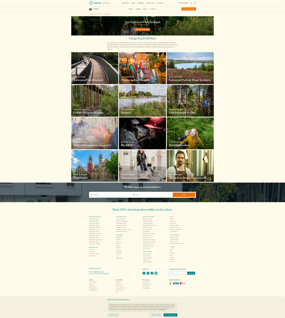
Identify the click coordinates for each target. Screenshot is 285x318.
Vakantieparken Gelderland (94, 227)
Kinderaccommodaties (147, 227)
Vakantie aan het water (147, 257)
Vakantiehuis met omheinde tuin (149, 225)
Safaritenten (118, 247)
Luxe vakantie (172, 221)
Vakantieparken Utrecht (94, 237)
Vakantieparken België (120, 219)
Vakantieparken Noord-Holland (95, 233)
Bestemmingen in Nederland (95, 216)
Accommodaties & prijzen (189, 9)
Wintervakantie (173, 223)
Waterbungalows (119, 257)
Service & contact (150, 3)
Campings (161, 3)
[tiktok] (152, 274)
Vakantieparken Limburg (94, 231)
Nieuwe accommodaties (94, 253)
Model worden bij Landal (121, 288)
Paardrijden (172, 253)
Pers (117, 292)
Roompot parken (92, 255)
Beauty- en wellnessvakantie (175, 229)
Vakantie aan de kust (147, 253)
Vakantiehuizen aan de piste (148, 233)
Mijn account (91, 283)
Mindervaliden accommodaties (149, 239)
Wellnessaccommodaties (148, 235)
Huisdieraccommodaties (148, 223)
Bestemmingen (125, 3)
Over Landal (118, 281)
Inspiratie (133, 3)
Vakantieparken (92, 14)
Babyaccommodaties (147, 219)
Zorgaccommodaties (147, 237)
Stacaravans (118, 249)
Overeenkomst (92, 285)
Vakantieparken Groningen (94, 229)
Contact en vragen (93, 281)
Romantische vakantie (174, 225)
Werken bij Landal (119, 285)
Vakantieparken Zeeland (94, 241)
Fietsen (171, 249)
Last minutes (91, 249)
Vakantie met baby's (174, 237)
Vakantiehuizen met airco (148, 246)
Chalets (117, 241)
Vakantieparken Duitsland (121, 223)
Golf (171, 251)
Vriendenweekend (173, 231)
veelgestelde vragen (98, 271)
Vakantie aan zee (146, 260)
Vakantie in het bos (147, 255)
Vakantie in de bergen (147, 262)
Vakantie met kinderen (174, 234)
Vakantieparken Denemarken (122, 221)
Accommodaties (119, 234)
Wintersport (172, 259)
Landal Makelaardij (146, 288)
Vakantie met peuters (174, 239)
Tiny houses (118, 253)
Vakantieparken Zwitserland (121, 231)
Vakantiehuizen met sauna (148, 243)
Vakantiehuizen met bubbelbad (149, 241)
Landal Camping (145, 281)
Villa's (117, 255)
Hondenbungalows (147, 248)
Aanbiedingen (140, 3)
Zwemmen (172, 261)
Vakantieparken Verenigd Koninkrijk (123, 229)
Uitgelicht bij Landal (93, 247)
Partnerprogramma (119, 290)
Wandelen (172, 257)
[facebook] (144, 274)
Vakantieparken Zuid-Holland (95, 243)
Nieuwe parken (92, 251)
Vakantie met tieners (174, 241)
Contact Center (105, 273)
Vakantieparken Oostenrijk (121, 225)
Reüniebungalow (146, 231)
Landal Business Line (146, 283)
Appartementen (119, 237)
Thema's (172, 216)
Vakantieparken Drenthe (94, 221)
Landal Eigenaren (145, 285)
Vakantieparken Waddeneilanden (95, 239)
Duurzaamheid (119, 283)
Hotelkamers (118, 243)
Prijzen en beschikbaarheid (142, 29)
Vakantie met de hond (174, 227)
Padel (171, 255)
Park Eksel (100, 14)
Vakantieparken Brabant (94, 219)
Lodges (117, 245)
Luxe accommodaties (147, 229)
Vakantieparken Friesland (94, 225)
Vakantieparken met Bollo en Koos (177, 243)
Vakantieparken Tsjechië (121, 227)
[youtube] (156, 274)
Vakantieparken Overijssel (94, 235)
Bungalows (118, 239)
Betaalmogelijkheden (93, 288)
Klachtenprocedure (93, 290)
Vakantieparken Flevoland (94, 223)
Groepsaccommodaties (147, 221)
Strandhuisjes (119, 251)
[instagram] (148, 274)
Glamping (172, 219)
